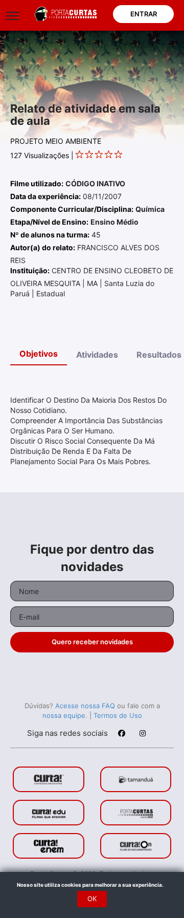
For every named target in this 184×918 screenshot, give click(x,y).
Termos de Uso (118, 715)
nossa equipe (63, 715)
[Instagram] (142, 734)
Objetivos (38, 353)
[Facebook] (121, 734)
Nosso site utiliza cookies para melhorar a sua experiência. (92, 885)
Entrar (143, 14)
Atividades (97, 354)
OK (92, 898)
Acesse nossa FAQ (85, 706)
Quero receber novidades (92, 642)
